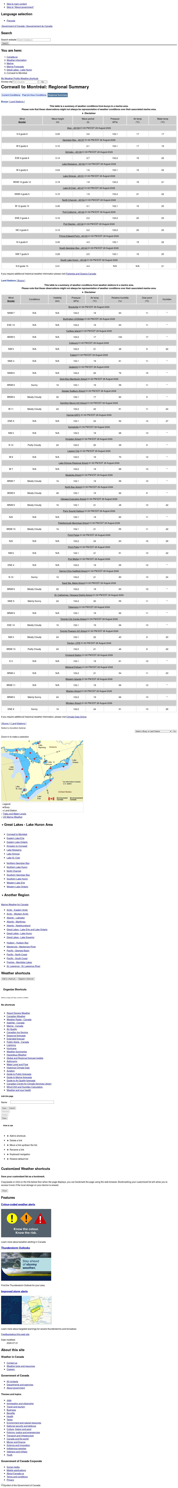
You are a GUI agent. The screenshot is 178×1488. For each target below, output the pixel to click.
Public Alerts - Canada (18, 1042)
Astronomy (12, 1061)
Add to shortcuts (9, 979)
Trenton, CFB (73, 643)
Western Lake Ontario (17, 886)
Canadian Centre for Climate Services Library (29, 1083)
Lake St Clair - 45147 (73, 188)
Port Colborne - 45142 (73, 212)
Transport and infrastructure (20, 1435)
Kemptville (73, 427)
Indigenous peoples (16, 1448)
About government (16, 1387)
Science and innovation (18, 1445)
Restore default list (19, 1158)
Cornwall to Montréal (17, 834)
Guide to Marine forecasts (19, 1077)
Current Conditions (11, 95)
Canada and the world (18, 1438)
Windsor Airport (73, 703)
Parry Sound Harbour (73, 511)
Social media (13, 1467)
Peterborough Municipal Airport (73, 523)
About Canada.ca (15, 1473)
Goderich (73, 367)
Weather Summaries (17, 1051)
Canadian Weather (16, 1016)
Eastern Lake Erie (15, 838)
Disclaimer (90, 113)
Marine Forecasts (15, 66)
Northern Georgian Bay (18, 863)
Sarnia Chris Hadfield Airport (73, 571)
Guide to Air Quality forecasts (21, 1080)
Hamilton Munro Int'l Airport (73, 403)
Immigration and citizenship (20, 1403)
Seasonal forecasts (16, 1035)
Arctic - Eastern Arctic (17, 910)
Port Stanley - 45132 (73, 224)
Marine (10, 63)
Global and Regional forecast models (25, 1058)
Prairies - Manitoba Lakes (19, 962)
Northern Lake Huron (17, 867)
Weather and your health (19, 1090)
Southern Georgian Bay (18, 874)
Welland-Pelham (73, 667)
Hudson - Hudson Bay (18, 942)
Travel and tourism (16, 1406)
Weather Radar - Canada (19, 1019)
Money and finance (16, 1442)
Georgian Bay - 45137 (73, 140)
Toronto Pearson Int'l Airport (73, 631)
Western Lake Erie (16, 882)
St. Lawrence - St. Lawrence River (23, 966)
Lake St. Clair (13, 857)
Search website (8, 39)
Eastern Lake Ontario (17, 842)
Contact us (12, 1362)
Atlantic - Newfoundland (18, 925)
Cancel (12, 1108)
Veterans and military (17, 1451)
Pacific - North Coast (17, 954)
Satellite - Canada (15, 1022)
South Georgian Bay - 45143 (73, 248)
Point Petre (73, 547)
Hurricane (11, 1048)
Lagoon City (73, 451)
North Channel (14, 871)
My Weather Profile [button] (10, 78)
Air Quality (12, 1029)
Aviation (11, 1070)
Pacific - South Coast (17, 958)
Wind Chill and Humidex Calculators (25, 1087)
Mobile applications (16, 1470)
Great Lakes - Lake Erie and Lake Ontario (27, 929)
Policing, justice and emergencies (23, 1432)
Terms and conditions (17, 1476)
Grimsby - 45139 (73, 152)
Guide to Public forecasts (19, 1074)
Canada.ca (12, 56)
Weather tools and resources (21, 1366)
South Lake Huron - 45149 (73, 260)
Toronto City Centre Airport (73, 619)
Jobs (9, 1400)
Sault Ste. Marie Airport (73, 583)
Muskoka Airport (73, 475)
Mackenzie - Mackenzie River (21, 946)
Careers (11, 1369)
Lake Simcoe (13, 853)
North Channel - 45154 (73, 200)
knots (22, 122)
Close (4, 1191)
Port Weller (73, 559)
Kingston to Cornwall (17, 846)
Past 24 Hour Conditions (34, 95)
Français (11, 20)
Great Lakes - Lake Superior (20, 937)
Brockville (73, 306)
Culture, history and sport (19, 1429)
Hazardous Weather (16, 1054)
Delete (4, 1115)
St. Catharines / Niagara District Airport (73, 595)
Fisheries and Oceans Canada (81, 273)
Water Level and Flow (17, 1064)
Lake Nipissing (14, 849)
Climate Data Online (76, 716)
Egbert (73, 355)
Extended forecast (15, 1038)
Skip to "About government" (20, 7)
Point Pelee (73, 535)
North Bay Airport (73, 487)
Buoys (21, 280)
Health (10, 1416)
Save (4, 1108)
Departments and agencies (20, 1384)
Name (4, 1102)
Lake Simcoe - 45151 (73, 176)
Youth (9, 1454)
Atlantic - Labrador (16, 917)
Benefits (11, 1413)
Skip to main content (17, 3)
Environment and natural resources (24, 1422)
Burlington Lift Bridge (73, 318)
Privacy (10, 1479)
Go (42, 82)
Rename (5, 1111)
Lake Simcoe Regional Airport (73, 463)
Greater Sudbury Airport (73, 391)
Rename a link (17, 1149)
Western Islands (73, 679)
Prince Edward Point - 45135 (73, 236)
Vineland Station (73, 655)
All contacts (12, 1381)
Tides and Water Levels (14, 813)
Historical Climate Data (18, 1067)
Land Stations (17, 101)
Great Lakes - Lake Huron (19, 69)
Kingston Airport (73, 439)
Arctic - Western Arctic (17, 913)
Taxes (10, 1419)
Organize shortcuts (26, 979)
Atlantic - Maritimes (16, 921)
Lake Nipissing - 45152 (73, 164)
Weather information (17, 60)
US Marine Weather (12, 817)
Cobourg (73, 343)
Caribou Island (73, 330)
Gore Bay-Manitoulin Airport (73, 379)
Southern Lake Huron (17, 878)
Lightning (11, 1045)
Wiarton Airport (73, 691)
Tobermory (73, 607)
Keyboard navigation (20, 1154)
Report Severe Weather (18, 1013)
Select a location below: (13, 727)
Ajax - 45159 (73, 128)
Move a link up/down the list (23, 1145)
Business (11, 1410)
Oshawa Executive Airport (73, 499)
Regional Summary (57, 95)
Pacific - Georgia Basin (18, 950)
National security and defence (21, 1426)
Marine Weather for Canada (14, 904)
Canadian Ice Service (17, 1032)
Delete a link (16, 1140)
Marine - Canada (15, 1026)
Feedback (15, 1334)
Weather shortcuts (29, 78)
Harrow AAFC (73, 415)
